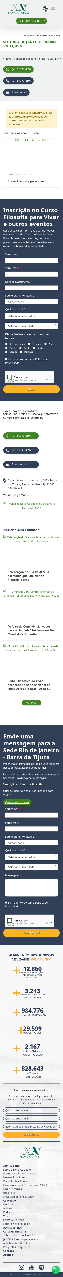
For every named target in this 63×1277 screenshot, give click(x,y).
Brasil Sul (9, 1193)
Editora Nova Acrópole (16, 1224)
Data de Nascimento (18, 282)
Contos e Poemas (13, 1220)
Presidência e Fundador (17, 1181)
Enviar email (19, 92)
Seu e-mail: (13, 268)
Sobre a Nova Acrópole (17, 1169)
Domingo (28, 351)
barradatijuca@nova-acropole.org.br (25, 778)
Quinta (26, 347)
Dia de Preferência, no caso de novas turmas (27, 336)
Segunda (36, 344)
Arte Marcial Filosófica (16, 1243)
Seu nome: (12, 254)
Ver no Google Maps (15, 495)
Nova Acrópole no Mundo (18, 1196)
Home (25, 35)
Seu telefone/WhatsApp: (21, 295)
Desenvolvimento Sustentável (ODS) (25, 1185)
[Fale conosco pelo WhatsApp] (56, 1270)
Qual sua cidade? (16, 309)
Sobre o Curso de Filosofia (19, 1235)
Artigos (7, 1208)
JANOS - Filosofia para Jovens (20, 1239)
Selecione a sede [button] (30, 20)
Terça (51, 344)
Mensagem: (13, 875)
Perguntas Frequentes (16, 1247)
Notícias (8, 1204)
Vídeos (7, 1216)
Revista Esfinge (12, 1227)
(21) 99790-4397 (21, 69)
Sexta (40, 347)
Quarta (12, 347)
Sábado (13, 351)
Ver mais (31, 702)
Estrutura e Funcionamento (19, 1173)
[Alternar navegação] (53, 8)
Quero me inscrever (17, 802)
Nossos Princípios (14, 1177)
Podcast (8, 1212)
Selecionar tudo (17, 344)
